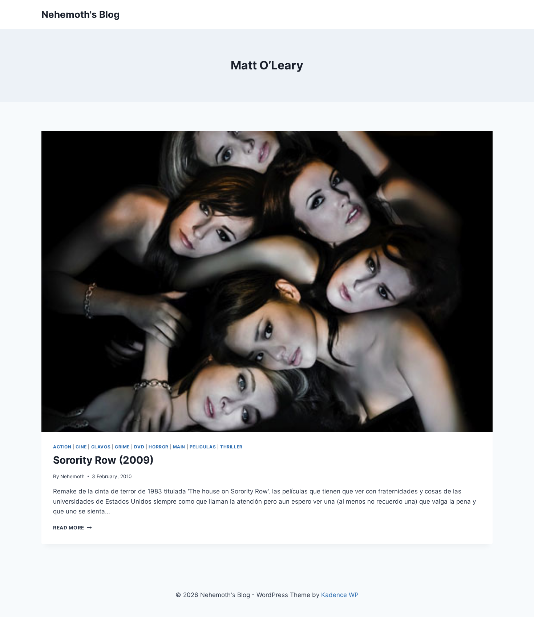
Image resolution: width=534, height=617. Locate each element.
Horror (159, 446)
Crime (122, 446)
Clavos (101, 446)
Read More (72, 528)
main (179, 446)
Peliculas (203, 446)
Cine (81, 446)
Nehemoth (72, 476)
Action (62, 446)
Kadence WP (340, 594)
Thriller (231, 446)
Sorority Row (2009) (103, 460)
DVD (139, 446)
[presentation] (267, 281)
